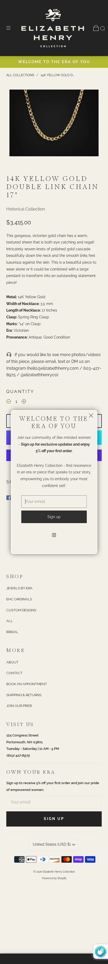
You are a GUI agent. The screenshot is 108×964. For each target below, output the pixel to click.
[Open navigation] (12, 28)
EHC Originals (19, 599)
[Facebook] (8, 497)
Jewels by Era (19, 588)
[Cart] (96, 28)
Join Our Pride (19, 706)
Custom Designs (21, 610)
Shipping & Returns (23, 695)
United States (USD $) (52, 844)
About (12, 662)
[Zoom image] (54, 124)
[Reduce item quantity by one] (8, 402)
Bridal (12, 632)
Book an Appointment (26, 684)
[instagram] (54, 535)
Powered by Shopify (54, 878)
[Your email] (54, 802)
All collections (20, 75)
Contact (14, 673)
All (9, 621)
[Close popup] (91, 416)
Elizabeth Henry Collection (59, 871)
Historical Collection (25, 209)
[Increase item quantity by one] (24, 402)
